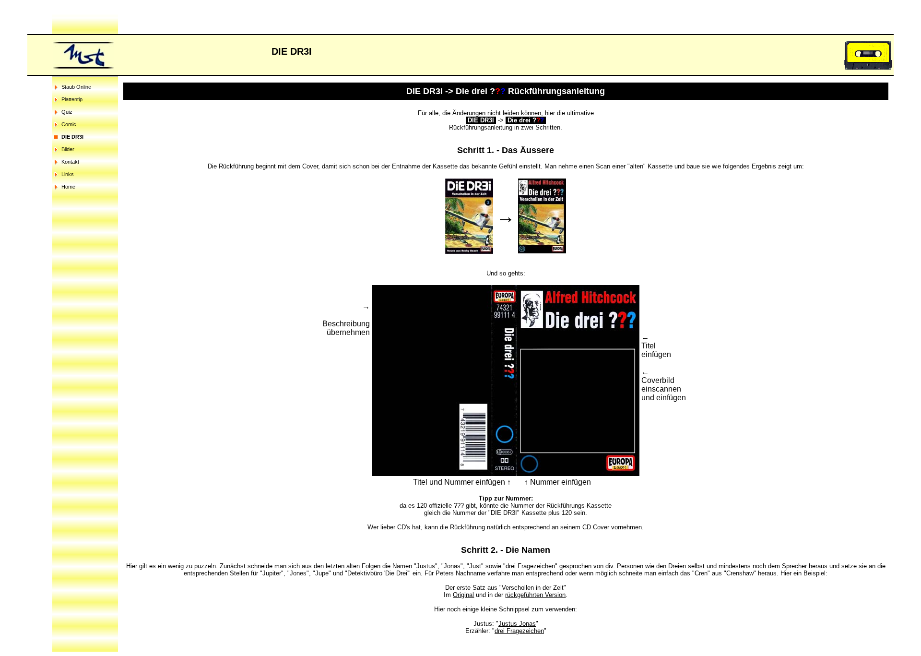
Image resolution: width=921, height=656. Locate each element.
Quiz (66, 112)
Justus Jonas (517, 623)
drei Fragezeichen (519, 630)
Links (67, 174)
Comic (68, 124)
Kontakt (70, 162)
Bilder (67, 149)
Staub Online (76, 87)
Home (68, 187)
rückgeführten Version (535, 594)
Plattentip (72, 99)
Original (463, 594)
